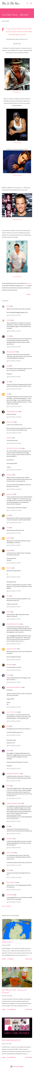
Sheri (8, 596)
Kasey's (29, 283)
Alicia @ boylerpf (11, 351)
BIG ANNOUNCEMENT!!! (11, 1040)
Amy (8, 381)
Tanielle (9, 320)
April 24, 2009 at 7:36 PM (14, 902)
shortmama (10, 664)
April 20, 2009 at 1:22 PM (14, 577)
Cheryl (8, 675)
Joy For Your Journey (12, 712)
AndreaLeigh (10, 894)
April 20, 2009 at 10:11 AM (14, 389)
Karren (8, 611)
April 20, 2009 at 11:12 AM (14, 510)
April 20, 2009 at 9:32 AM (14, 346)
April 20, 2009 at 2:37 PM (14, 707)
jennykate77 (10, 494)
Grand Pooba (10, 422)
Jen (7, 394)
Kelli (8, 515)
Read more (29, 959)
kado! (8, 785)
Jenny (8, 336)
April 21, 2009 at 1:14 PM (14, 889)
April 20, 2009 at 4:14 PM (14, 745)
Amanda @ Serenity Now (13, 624)
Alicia (8, 306)
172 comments (11, 1009)
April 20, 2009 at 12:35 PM (14, 522)
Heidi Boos (10, 838)
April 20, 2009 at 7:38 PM (14, 833)
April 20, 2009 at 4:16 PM (14, 768)
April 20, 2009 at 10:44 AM (14, 469)
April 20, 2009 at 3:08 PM (14, 721)
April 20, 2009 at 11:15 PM (14, 865)
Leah (8, 366)
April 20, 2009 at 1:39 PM (14, 606)
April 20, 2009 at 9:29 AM (14, 331)
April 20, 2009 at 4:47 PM (14, 780)
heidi (8, 726)
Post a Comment (6, 906)
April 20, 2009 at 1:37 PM (14, 591)
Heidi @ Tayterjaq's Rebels (14, 803)
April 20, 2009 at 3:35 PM (14, 735)
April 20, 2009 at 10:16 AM (14, 417)
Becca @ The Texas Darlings (14, 448)
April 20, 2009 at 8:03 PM (14, 847)
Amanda (9, 550)
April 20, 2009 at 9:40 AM (14, 360)
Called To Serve (7, 942)
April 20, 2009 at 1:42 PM (14, 619)
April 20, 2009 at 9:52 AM (14, 376)
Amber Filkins (10, 852)
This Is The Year (11, 3)
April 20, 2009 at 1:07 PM (14, 533)
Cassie (8, 870)
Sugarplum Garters (12, 648)
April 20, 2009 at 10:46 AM (14, 489)
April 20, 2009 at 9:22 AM (14, 315)
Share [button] (28, 294)
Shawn (8, 750)
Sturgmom (9, 474)
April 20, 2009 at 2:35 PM (14, 682)
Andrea (25, 285)
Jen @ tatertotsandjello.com (14, 687)
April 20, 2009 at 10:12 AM (14, 406)
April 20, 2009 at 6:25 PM (14, 798)
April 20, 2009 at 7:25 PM (14, 821)
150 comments (11, 1057)
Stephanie (9, 437)
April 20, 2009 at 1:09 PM (14, 545)
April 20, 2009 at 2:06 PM (14, 659)
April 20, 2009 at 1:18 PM (14, 563)
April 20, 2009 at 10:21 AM (14, 433)
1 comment (10, 959)
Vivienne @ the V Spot (13, 411)
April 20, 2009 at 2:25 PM (14, 670)
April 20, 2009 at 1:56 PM (14, 643)
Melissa (9, 538)
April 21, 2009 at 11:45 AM (14, 877)
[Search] (27, 3)
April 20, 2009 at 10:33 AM (14, 443)
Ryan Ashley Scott (11, 882)
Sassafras (9, 568)
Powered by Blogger (18, 1066)
